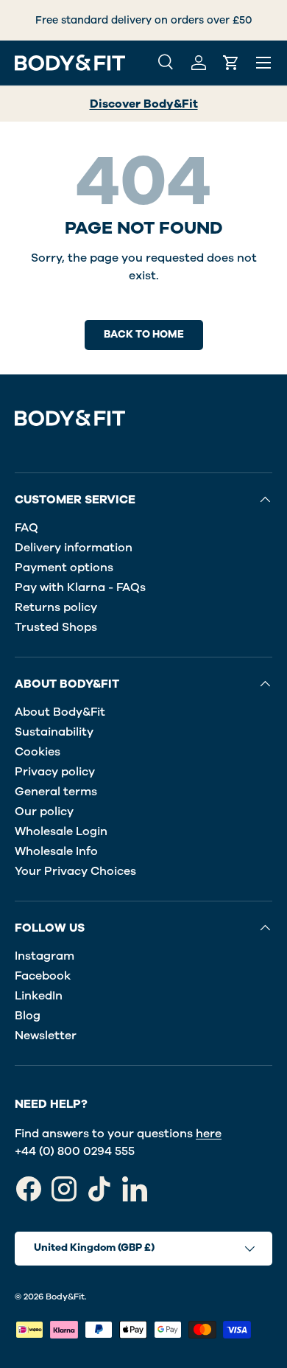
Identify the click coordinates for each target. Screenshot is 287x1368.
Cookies (37, 752)
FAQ (26, 528)
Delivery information (73, 548)
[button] (231, 62)
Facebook (43, 976)
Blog (27, 1016)
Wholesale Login (61, 831)
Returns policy (56, 607)
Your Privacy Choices (75, 871)
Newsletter (46, 1035)
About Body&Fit (60, 712)
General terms (56, 792)
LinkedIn (39, 996)
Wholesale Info (56, 851)
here (209, 1134)
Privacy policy (55, 772)
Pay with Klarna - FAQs (80, 587)
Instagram (44, 956)
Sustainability (54, 732)
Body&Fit (65, 1296)
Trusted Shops (56, 627)
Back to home (144, 334)
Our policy (44, 811)
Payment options (64, 567)
